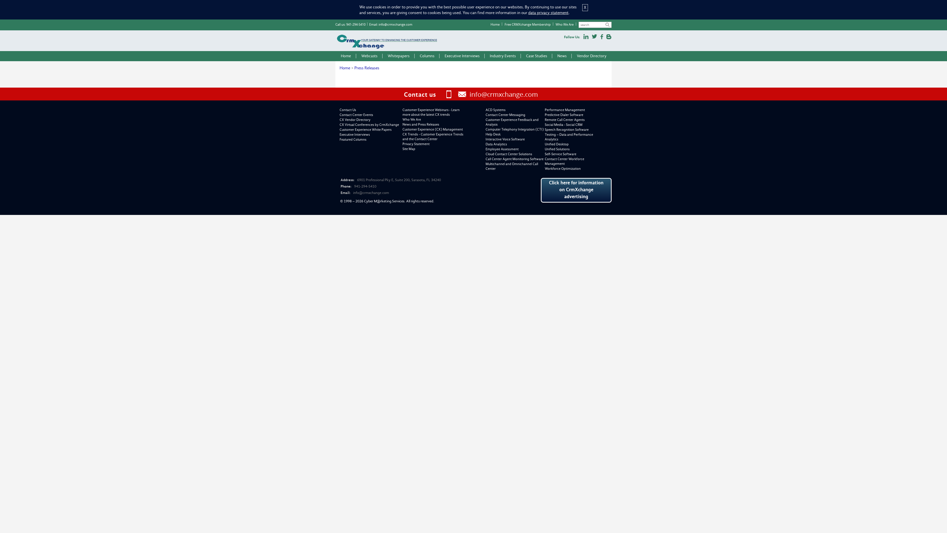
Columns (427, 56)
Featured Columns (353, 139)
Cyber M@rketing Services (384, 201)
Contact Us (348, 110)
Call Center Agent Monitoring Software (515, 159)
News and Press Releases (420, 124)
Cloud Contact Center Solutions (509, 154)
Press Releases (366, 68)
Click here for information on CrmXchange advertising (576, 189)
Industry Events (503, 56)
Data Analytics (496, 144)
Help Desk (493, 134)
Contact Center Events (356, 115)
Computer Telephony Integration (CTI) (515, 129)
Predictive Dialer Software (564, 115)
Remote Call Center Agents (565, 120)
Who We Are (565, 24)
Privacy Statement (416, 144)
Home (495, 24)
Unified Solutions (557, 149)
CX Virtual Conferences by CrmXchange (369, 125)
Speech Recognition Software (567, 130)
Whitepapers (398, 56)
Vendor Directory (591, 56)
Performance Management (565, 110)
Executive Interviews (462, 56)
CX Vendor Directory (355, 120)
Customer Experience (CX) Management (432, 129)
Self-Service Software (560, 154)
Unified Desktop (557, 144)
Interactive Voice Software (505, 139)
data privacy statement (548, 12)
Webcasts (369, 56)
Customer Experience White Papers (366, 130)
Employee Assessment (502, 149)
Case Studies (536, 56)
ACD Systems (496, 110)
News (561, 56)
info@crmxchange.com (395, 24)
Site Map (408, 149)
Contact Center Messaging (505, 115)
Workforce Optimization (563, 169)
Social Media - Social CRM (564, 125)
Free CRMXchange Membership (528, 24)
